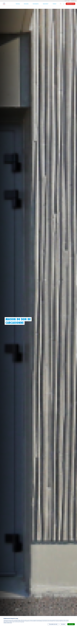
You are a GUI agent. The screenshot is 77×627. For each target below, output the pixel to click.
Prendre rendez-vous (70, 3)
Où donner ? (54, 3)
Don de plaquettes (36, 3)
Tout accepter (71, 624)
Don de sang (18, 3)
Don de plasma (26, 3)
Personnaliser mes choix (53, 624)
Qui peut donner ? (45, 3)
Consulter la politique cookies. (8, 622)
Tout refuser (63, 624)
